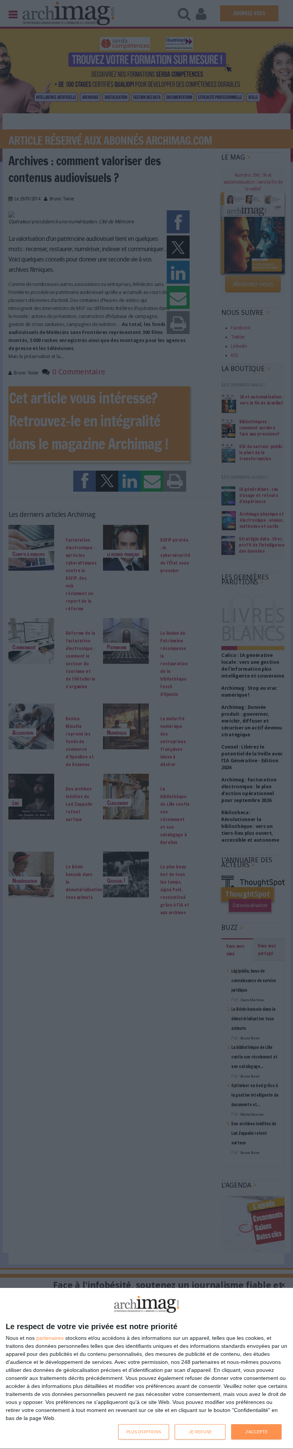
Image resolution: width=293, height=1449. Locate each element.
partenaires (50, 1338)
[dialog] (146, 1368)
